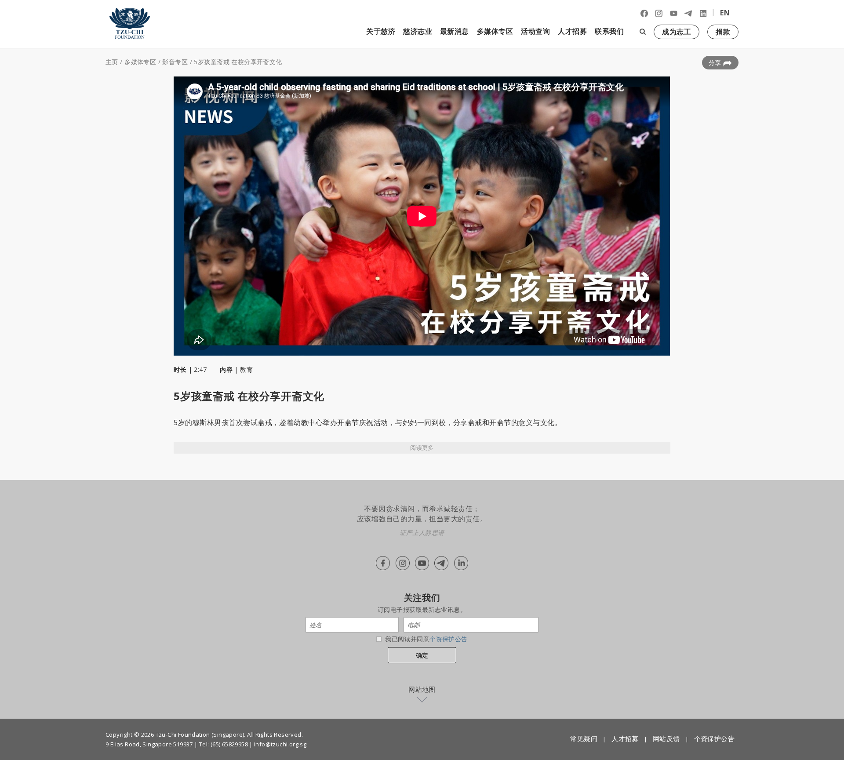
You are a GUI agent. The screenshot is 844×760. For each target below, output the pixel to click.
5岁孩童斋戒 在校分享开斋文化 (238, 62)
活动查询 (535, 31)
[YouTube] (673, 13)
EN (725, 13)
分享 (716, 62)
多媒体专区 (140, 62)
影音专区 (175, 62)
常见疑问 (583, 738)
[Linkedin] (703, 13)
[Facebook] (644, 13)
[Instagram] (658, 13)
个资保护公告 (448, 639)
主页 (112, 62)
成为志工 (676, 31)
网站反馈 (666, 738)
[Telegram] (688, 13)
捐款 (723, 31)
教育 (246, 369)
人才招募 (572, 31)
